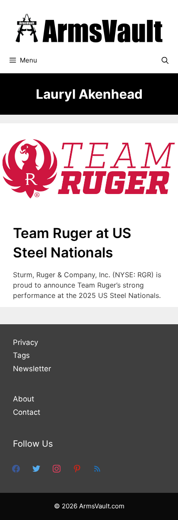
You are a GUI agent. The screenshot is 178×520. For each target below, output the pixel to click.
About (23, 399)
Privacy (25, 342)
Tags (21, 355)
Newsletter (32, 368)
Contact (26, 412)
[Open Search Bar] (165, 60)
